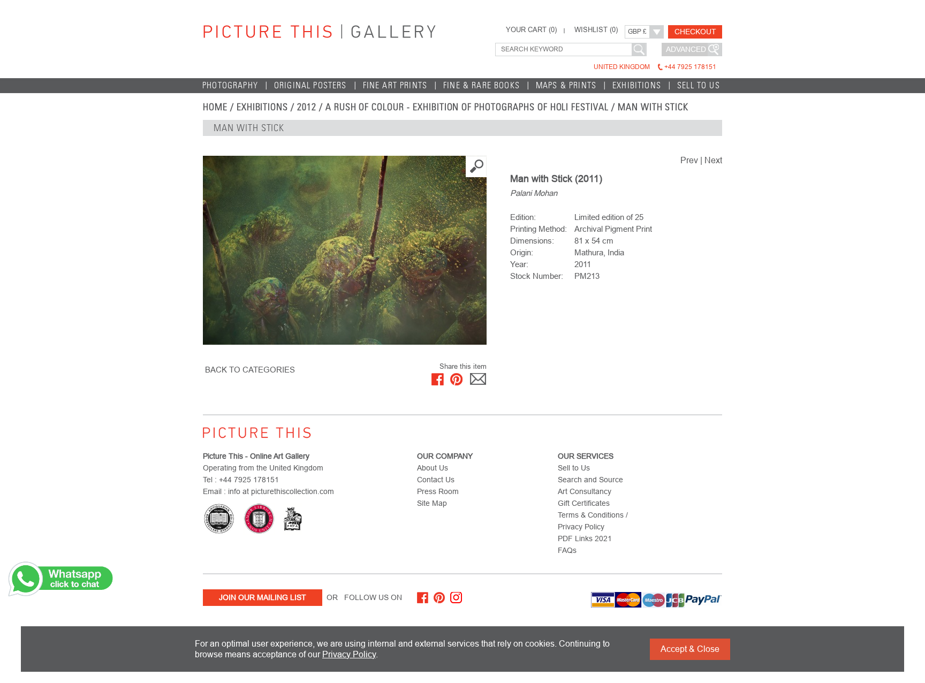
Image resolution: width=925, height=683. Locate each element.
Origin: (521, 252)
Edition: (523, 217)
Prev (689, 160)
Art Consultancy (584, 491)
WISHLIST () (596, 30)
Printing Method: (538, 228)
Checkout (695, 31)
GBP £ (637, 31)
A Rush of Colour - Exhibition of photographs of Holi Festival (467, 107)
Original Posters (310, 85)
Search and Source (590, 479)
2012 (306, 107)
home (215, 107)
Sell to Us (698, 85)
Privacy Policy (349, 654)
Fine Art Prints (395, 85)
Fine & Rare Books (481, 85)
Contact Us (435, 479)
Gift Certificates (584, 503)
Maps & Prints (566, 85)
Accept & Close (690, 649)
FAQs (567, 550)
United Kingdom (655, 67)
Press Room (438, 491)
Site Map (432, 503)
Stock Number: (536, 275)
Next (713, 160)
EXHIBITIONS (263, 107)
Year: (519, 264)
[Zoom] (345, 250)
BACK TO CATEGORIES (250, 369)
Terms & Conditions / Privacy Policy (593, 521)
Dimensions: (532, 240)
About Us (432, 468)
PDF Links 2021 (585, 538)
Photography (230, 85)
